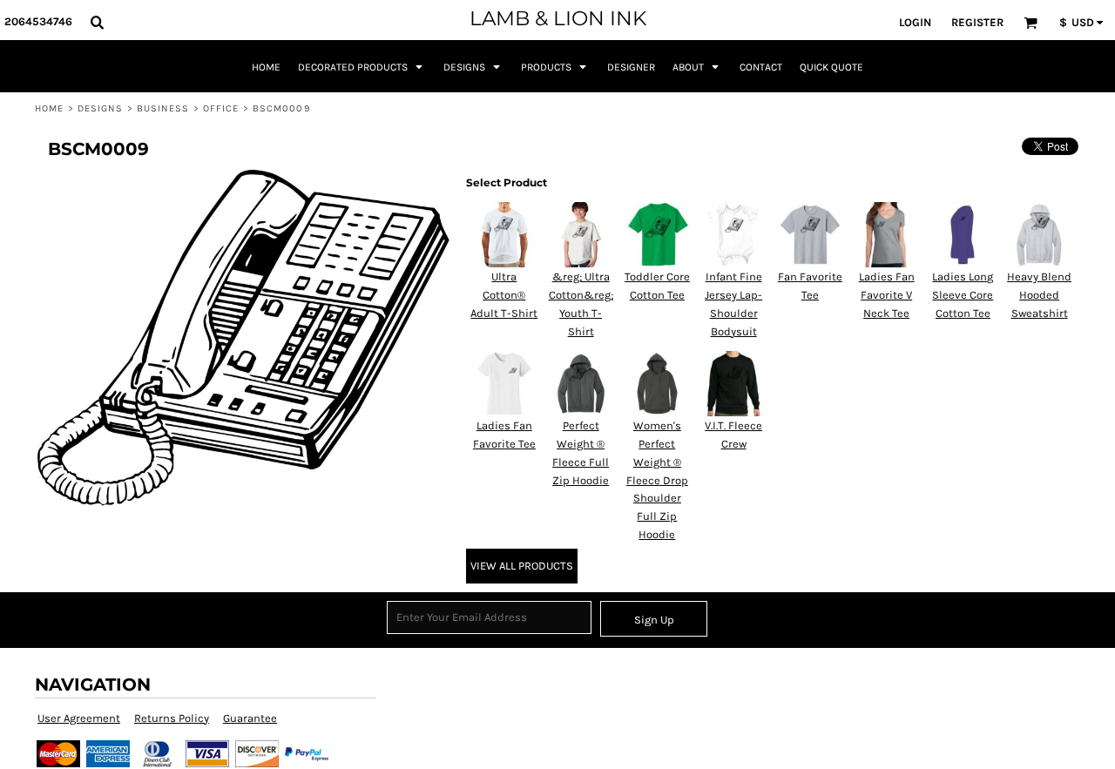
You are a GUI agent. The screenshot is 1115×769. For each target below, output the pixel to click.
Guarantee (250, 718)
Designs (101, 108)
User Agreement (78, 718)
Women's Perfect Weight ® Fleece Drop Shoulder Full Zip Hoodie (657, 480)
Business (163, 108)
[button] (97, 22)
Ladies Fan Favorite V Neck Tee (887, 295)
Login (915, 22)
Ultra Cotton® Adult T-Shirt (503, 295)
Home (49, 108)
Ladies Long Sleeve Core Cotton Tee (962, 295)
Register (977, 22)
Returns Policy (171, 718)
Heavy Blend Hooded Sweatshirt (1039, 295)
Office (221, 108)
